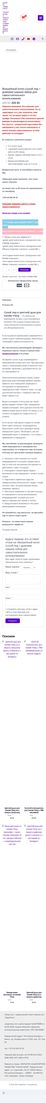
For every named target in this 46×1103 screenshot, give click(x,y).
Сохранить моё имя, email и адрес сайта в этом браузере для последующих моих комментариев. (21, 612)
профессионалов (10, 354)
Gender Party (32, 276)
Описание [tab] (6, 300)
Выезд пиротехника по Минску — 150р (22, 231)
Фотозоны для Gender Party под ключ (20, 223)
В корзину (24, 270)
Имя (7, 587)
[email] (17, 39)
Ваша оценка (13, 567)
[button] (43, 38)
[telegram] (34, 39)
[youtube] (28, 39)
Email (8, 598)
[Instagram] (12, 39)
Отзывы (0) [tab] (7, 305)
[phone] (23, 39)
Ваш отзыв (11, 572)
